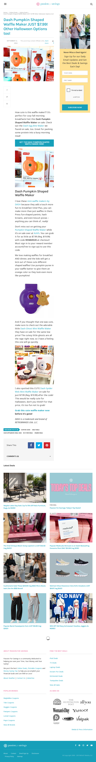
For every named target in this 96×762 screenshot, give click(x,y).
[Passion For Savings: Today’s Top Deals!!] (71, 488)
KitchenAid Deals (56, 676)
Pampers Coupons (11, 711)
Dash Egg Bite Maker (33, 125)
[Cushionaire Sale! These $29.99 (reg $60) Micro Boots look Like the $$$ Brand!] (25, 568)
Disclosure (35, 753)
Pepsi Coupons (9, 720)
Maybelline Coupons (11, 698)
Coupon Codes (25, 430)
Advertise (30, 678)
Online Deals (13, 12)
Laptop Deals (55, 667)
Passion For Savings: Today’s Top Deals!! (65, 508)
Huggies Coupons (10, 707)
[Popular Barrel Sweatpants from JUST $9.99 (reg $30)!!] (25, 608)
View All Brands (9, 725)
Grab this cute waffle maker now (32, 410)
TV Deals (53, 663)
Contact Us (21, 678)
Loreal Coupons (10, 716)
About (6, 753)
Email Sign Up (23, 753)
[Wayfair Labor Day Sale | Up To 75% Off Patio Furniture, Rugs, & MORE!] (25, 488)
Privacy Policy (9, 756)
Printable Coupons (35, 668)
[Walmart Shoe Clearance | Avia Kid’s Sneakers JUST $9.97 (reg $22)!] (71, 568)
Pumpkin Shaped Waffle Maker (30, 229)
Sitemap (20, 756)
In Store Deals (28, 433)
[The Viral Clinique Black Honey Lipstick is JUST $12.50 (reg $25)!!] (25, 528)
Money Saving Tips (11, 671)
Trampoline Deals (56, 680)
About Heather (9, 678)
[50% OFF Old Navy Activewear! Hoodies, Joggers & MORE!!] (71, 608)
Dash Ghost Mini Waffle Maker (35, 328)
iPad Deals (54, 658)
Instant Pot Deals (56, 672)
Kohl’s (37, 233)
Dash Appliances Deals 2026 (13, 433)
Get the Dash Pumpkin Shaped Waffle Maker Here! (34, 143)
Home (5, 12)
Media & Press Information (82, 729)
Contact (13, 753)
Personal (53, 505)
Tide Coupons (9, 702)
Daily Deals (35, 430)
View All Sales (55, 685)
